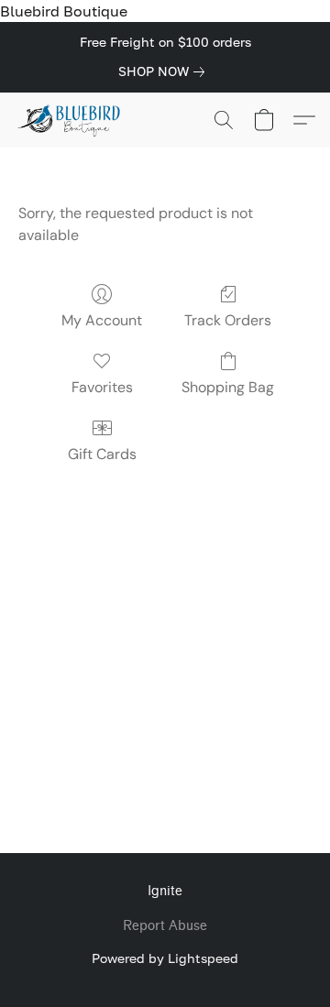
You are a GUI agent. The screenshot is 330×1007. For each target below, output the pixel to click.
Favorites (102, 387)
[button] (72, 120)
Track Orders (227, 320)
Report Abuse (165, 926)
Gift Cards (102, 454)
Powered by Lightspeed (165, 958)
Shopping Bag (228, 387)
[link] (165, 71)
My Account (101, 320)
